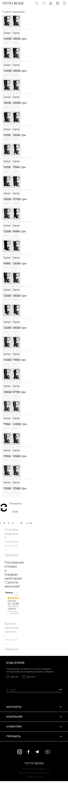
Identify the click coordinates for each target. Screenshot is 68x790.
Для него (31, 677)
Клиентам (14, 726)
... (17, 523)
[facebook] (28, 752)
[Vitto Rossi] (12, 3)
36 (4, 29)
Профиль (13, 736)
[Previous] (9, 604)
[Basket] (57, 3)
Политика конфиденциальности (34, 773)
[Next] (13, 604)
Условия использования (34, 768)
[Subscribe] (59, 690)
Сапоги (6, 32)
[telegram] (37, 751)
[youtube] (47, 752)
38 (21, 29)
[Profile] (50, 3)
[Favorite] (43, 3)
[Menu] (64, 3)
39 (24, 29)
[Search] (36, 3)
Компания (14, 716)
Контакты (14, 706)
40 (28, 29)
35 (13, 222)
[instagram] (19, 751)
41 (31, 125)
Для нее (14, 677)
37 (8, 29)
